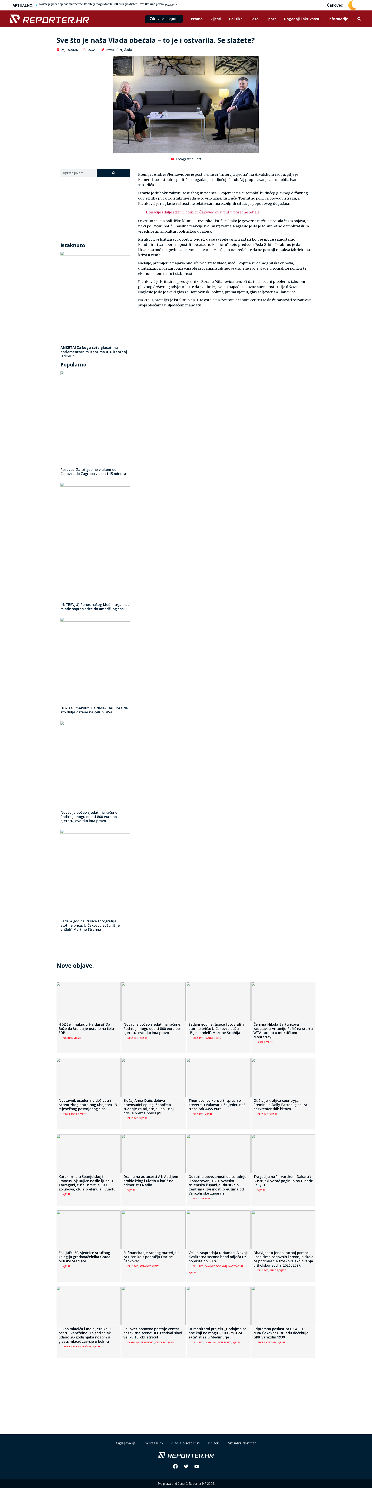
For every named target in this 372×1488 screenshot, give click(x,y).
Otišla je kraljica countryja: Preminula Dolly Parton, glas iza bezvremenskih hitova (280, 1104)
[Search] (113, 173)
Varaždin (198, 1198)
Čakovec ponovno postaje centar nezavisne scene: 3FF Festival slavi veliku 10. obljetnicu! (152, 1332)
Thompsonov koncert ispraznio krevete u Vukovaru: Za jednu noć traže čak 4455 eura (217, 1104)
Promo (197, 18)
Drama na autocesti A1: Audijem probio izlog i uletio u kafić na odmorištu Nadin (150, 1180)
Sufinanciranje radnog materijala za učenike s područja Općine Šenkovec (151, 1256)
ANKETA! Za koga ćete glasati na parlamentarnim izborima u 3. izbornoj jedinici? (93, 351)
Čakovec (210, 1038)
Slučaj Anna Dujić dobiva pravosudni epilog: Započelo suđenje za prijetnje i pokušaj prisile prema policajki (148, 1106)
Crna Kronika (71, 1114)
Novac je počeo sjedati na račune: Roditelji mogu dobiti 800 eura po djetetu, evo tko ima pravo (101, 4)
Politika (236, 18)
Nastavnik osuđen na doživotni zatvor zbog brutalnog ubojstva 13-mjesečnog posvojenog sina (88, 1104)
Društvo (132, 1038)
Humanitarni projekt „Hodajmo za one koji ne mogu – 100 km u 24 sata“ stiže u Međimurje (217, 1332)
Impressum (153, 1443)
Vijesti (215, 18)
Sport (271, 18)
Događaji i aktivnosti (302, 18)
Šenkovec (145, 1266)
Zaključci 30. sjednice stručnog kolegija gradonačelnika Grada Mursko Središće (84, 1256)
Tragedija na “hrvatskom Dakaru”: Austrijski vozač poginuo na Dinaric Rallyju (283, 1180)
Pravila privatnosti (185, 1443)
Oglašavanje (126, 1443)
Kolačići (214, 1443)
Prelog (274, 1270)
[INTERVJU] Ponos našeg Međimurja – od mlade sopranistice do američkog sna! (95, 606)
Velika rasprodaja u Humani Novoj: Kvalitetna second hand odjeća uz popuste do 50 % (218, 1256)
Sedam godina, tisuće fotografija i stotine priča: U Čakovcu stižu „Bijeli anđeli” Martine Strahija (91, 925)
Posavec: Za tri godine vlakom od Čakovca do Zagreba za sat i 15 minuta (93, 471)
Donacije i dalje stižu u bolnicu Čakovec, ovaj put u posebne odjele (202, 212)
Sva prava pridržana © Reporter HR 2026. (186, 1483)
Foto (254, 18)
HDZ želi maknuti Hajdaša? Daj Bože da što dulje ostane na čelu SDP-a (94, 710)
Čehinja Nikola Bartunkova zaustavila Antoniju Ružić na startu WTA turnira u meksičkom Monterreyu (283, 1030)
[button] (359, 19)
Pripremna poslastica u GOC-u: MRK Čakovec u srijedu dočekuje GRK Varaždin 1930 (280, 1332)
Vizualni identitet (242, 1443)
